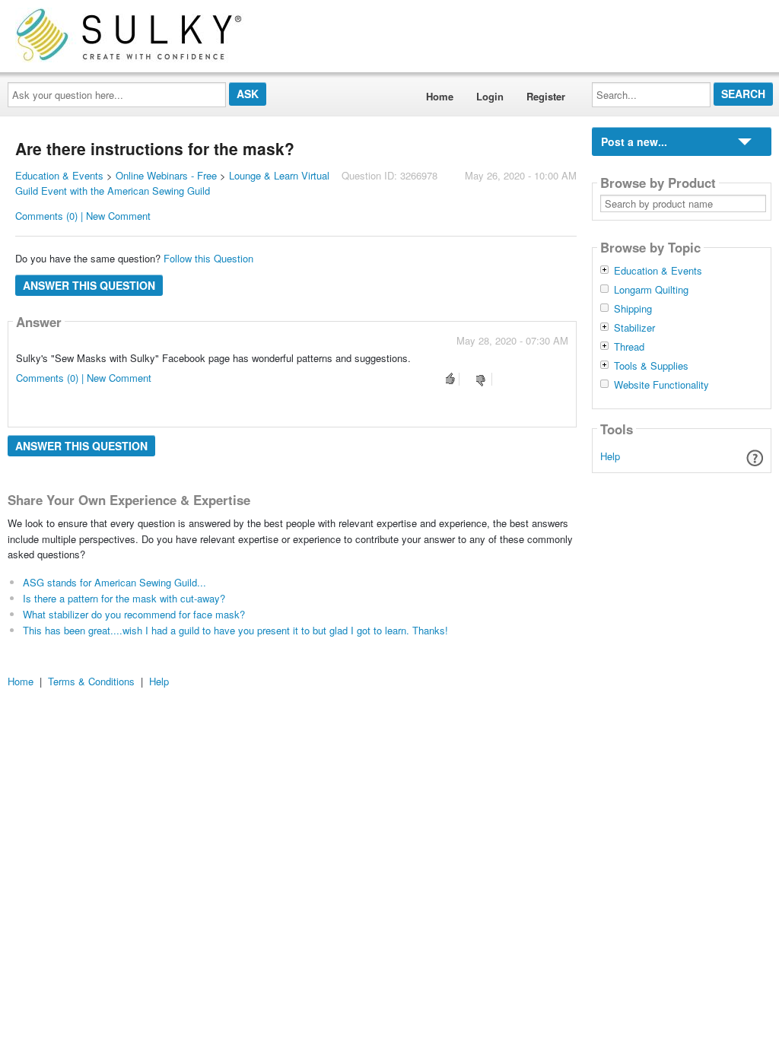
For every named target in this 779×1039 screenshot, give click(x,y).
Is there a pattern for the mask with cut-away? (124, 598)
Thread (629, 347)
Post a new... (634, 141)
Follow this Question (208, 258)
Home (439, 96)
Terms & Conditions (91, 681)
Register (545, 96)
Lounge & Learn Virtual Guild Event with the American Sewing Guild (172, 183)
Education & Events (59, 175)
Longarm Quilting (651, 289)
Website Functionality (661, 385)
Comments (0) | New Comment (83, 215)
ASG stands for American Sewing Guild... (114, 582)
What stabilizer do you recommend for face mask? (134, 614)
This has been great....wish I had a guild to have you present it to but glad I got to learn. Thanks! (235, 630)
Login (490, 96)
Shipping (633, 308)
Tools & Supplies (651, 366)
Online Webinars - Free (166, 175)
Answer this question (89, 285)
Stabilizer (634, 328)
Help (610, 456)
